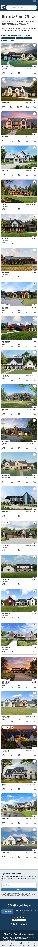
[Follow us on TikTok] (26, 924)
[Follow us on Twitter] (21, 924)
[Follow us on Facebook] (19, 924)
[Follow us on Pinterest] (12, 924)
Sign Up (19, 890)
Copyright (31, 934)
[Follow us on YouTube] (24, 924)
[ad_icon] (3, 7)
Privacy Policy (8, 934)
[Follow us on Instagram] (16, 924)
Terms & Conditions (20, 934)
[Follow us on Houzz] (14, 924)
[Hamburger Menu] (3, 943)
